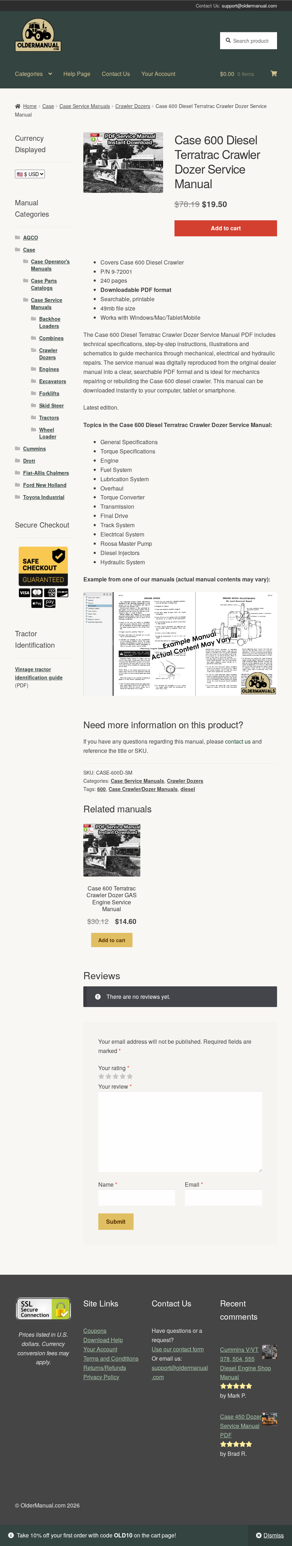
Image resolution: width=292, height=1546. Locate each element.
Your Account (158, 74)
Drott (29, 460)
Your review (115, 1086)
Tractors (49, 417)
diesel (188, 788)
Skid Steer (51, 405)
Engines (49, 369)
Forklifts (49, 393)
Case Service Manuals (84, 105)
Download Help (103, 1340)
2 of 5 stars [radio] (108, 1076)
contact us (238, 741)
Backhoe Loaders (50, 322)
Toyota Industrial (43, 496)
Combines (51, 337)
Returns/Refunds (104, 1367)
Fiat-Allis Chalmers (46, 472)
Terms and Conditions (111, 1358)
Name (107, 1184)
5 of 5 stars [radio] (129, 1076)
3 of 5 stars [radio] (115, 1076)
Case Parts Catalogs (44, 284)
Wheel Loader (47, 433)
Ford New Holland (45, 484)
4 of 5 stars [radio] (122, 1076)
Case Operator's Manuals (50, 265)
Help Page (76, 74)
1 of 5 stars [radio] (101, 1076)
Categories (29, 74)
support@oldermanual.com (249, 5)
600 (101, 788)
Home (30, 105)
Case (48, 105)
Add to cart (226, 228)
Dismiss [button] (274, 1535)
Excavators (52, 381)
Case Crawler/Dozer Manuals (143, 788)
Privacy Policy (101, 1377)
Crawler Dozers (132, 105)
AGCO (30, 237)
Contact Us (116, 74)
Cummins (34, 448)
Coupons (94, 1330)
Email (194, 1184)
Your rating (113, 1068)
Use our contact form (178, 1349)
